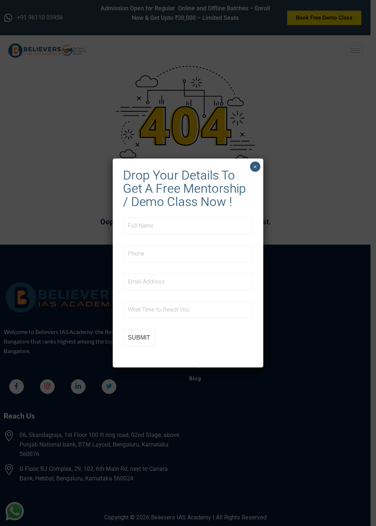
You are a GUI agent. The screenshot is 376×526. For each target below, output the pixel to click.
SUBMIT (139, 337)
